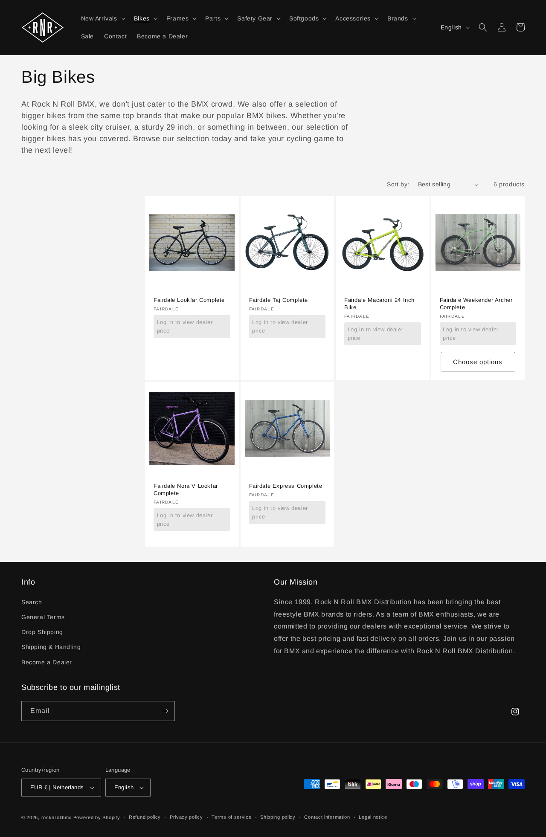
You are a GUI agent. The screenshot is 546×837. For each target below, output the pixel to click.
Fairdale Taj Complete (278, 300)
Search (31, 602)
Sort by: (398, 184)
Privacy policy (186, 817)
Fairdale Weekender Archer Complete (476, 303)
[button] (102, 18)
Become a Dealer (46, 662)
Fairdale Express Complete (285, 486)
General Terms (43, 617)
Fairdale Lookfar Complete (189, 300)
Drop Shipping (42, 631)
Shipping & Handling (51, 646)
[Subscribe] (165, 711)
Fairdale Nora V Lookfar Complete (186, 489)
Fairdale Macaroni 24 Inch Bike (379, 303)
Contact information (327, 817)
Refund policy (145, 817)
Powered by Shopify (96, 817)
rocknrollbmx (56, 817)
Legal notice (373, 817)
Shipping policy (278, 817)
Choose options (477, 361)
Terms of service (231, 817)
